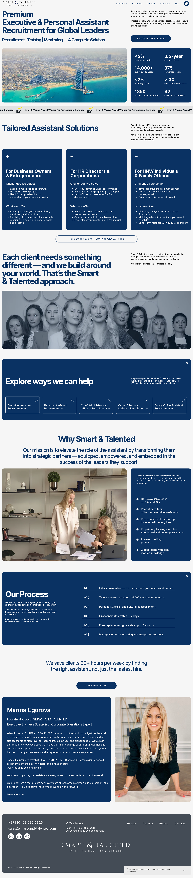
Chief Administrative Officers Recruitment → (95, 407)
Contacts (165, 3)
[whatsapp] (186, 3)
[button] (151, 38)
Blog (177, 3)
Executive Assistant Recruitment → (19, 407)
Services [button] (120, 3)
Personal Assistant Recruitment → (55, 407)
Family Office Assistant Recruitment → (169, 407)
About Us (137, 3)
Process (151, 3)
